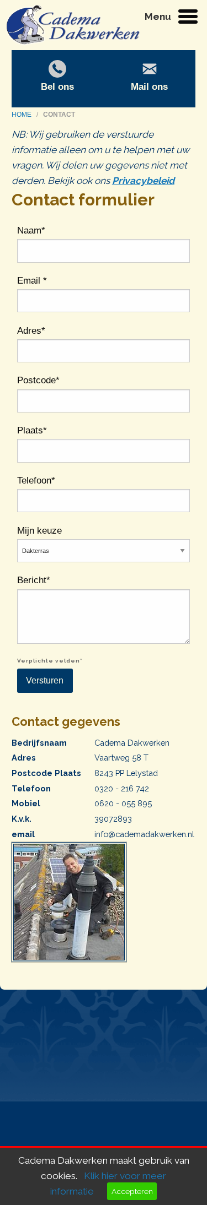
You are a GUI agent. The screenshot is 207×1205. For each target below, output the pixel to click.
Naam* (31, 230)
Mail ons (149, 86)
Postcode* (38, 380)
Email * (32, 280)
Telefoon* (36, 480)
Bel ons (57, 86)
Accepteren (132, 1191)
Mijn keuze (39, 530)
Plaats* (32, 430)
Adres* (31, 330)
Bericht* (33, 579)
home (22, 114)
